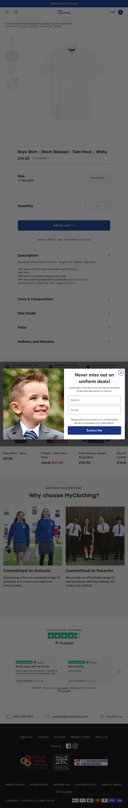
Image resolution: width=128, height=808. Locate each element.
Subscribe (94, 430)
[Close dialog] (121, 372)
